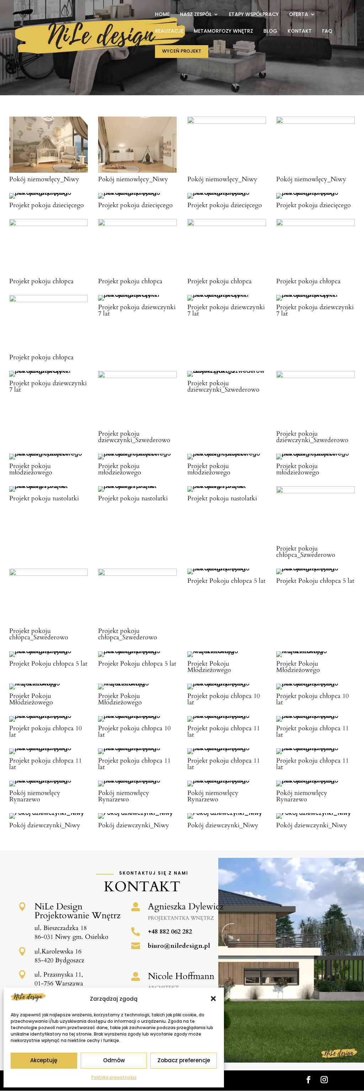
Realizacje (169, 31)
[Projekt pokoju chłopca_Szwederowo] (315, 491)
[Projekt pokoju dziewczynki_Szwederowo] (137, 376)
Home (162, 15)
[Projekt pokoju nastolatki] (48, 486)
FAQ (327, 31)
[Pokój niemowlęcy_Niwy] (48, 171)
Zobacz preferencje (183, 1060)
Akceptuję (43, 1060)
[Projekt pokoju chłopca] (48, 224)
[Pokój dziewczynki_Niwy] (46, 813)
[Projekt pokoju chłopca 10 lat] (226, 683)
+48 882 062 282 (170, 931)
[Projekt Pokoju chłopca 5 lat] (226, 568)
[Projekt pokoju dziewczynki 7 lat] (137, 295)
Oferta (298, 15)
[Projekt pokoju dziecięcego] (48, 193)
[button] (213, 998)
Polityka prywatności (113, 1077)
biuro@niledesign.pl (179, 945)
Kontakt (300, 31)
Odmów (114, 1060)
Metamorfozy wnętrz (223, 31)
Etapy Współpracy (254, 15)
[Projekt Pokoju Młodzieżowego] (226, 651)
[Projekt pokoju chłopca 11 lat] (226, 716)
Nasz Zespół (196, 15)
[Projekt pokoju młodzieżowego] (48, 454)
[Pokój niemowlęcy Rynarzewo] (48, 780)
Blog (270, 31)
